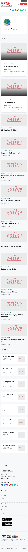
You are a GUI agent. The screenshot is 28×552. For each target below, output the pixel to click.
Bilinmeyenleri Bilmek (9, 292)
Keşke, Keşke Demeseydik (10, 153)
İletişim (3, 509)
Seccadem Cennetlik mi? (10, 223)
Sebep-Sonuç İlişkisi (8, 269)
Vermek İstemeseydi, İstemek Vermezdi (8, 382)
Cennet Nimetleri (10, 102)
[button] (2, 10)
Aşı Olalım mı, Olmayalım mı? (11, 246)
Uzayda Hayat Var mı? (11, 66)
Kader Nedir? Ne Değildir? (10, 200)
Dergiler (3, 498)
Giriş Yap (23, 4)
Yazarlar (3, 501)
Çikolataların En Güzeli (9, 130)
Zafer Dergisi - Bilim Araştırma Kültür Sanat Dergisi (15, 548)
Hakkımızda (4, 506)
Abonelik (3, 503)
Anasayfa (3, 495)
